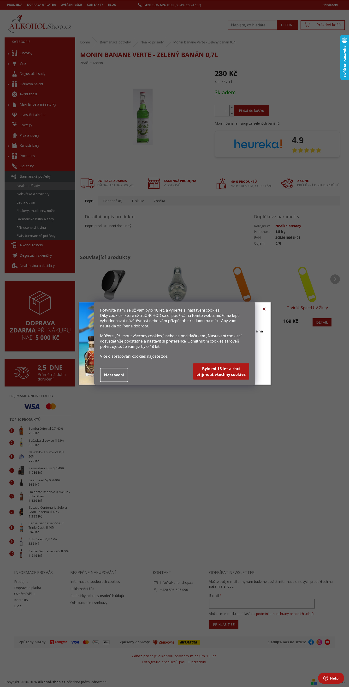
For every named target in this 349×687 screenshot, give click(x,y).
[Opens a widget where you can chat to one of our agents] (331, 679)
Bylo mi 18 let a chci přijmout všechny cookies (221, 371)
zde (164, 356)
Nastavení (114, 375)
